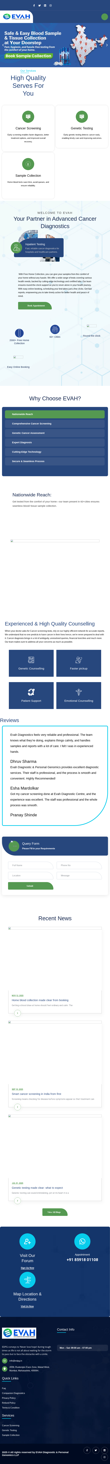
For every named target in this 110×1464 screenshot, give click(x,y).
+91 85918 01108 (82, 1259)
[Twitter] (39, 5)
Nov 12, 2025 (17, 996)
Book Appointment (36, 305)
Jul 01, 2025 (17, 1183)
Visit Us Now (27, 1306)
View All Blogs (54, 1212)
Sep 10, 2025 (17, 1089)
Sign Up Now (27, 1268)
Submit (30, 886)
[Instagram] (50, 5)
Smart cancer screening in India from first (36, 1093)
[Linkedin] (45, 5)
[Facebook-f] (34, 5)
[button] (3, 45)
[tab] (55, 414)
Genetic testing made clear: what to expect (37, 1187)
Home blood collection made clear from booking (40, 1000)
